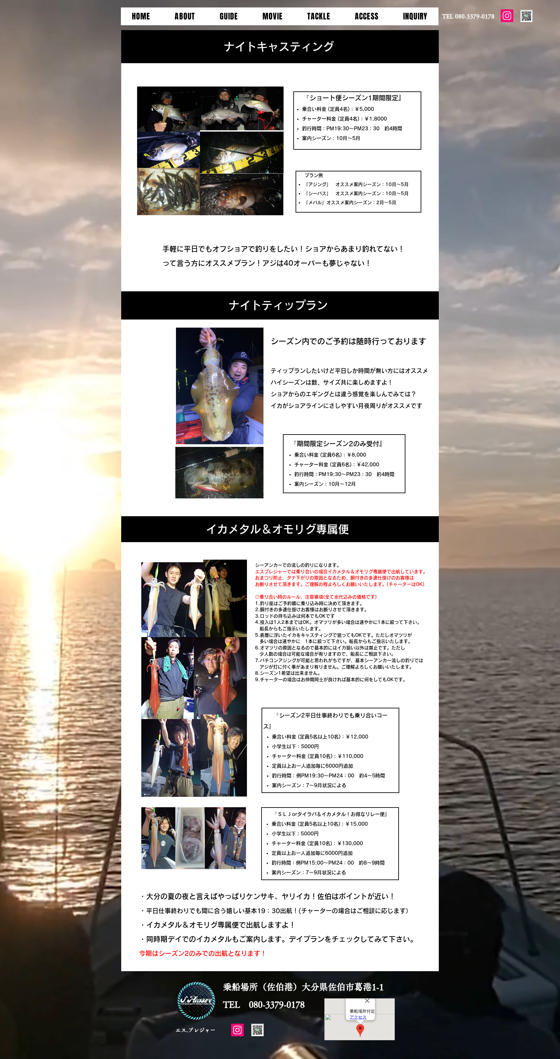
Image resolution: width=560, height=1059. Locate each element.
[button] (185, 16)
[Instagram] (507, 15)
